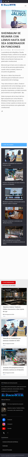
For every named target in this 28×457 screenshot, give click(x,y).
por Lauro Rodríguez (6, 49)
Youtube (9, 428)
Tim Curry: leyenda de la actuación (15, 404)
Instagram (9, 424)
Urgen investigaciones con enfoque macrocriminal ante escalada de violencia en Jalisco (14, 241)
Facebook (9, 419)
